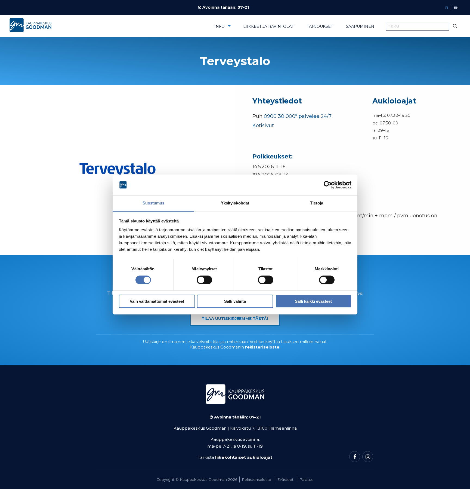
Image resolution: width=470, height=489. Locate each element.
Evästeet (285, 479)
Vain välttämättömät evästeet (157, 301)
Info (219, 26)
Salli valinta (235, 301)
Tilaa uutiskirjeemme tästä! (235, 318)
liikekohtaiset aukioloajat (243, 457)
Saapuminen (360, 26)
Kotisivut (263, 126)
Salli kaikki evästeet (313, 301)
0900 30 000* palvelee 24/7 (298, 116)
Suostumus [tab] (154, 203)
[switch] (204, 280)
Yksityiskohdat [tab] (235, 203)
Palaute (306, 479)
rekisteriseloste (262, 347)
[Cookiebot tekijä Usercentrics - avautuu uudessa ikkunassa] (327, 185)
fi (446, 7)
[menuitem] (222, 28)
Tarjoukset (320, 26)
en (456, 7)
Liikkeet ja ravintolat (268, 26)
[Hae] (455, 26)
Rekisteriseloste (256, 479)
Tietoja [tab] (316, 203)
